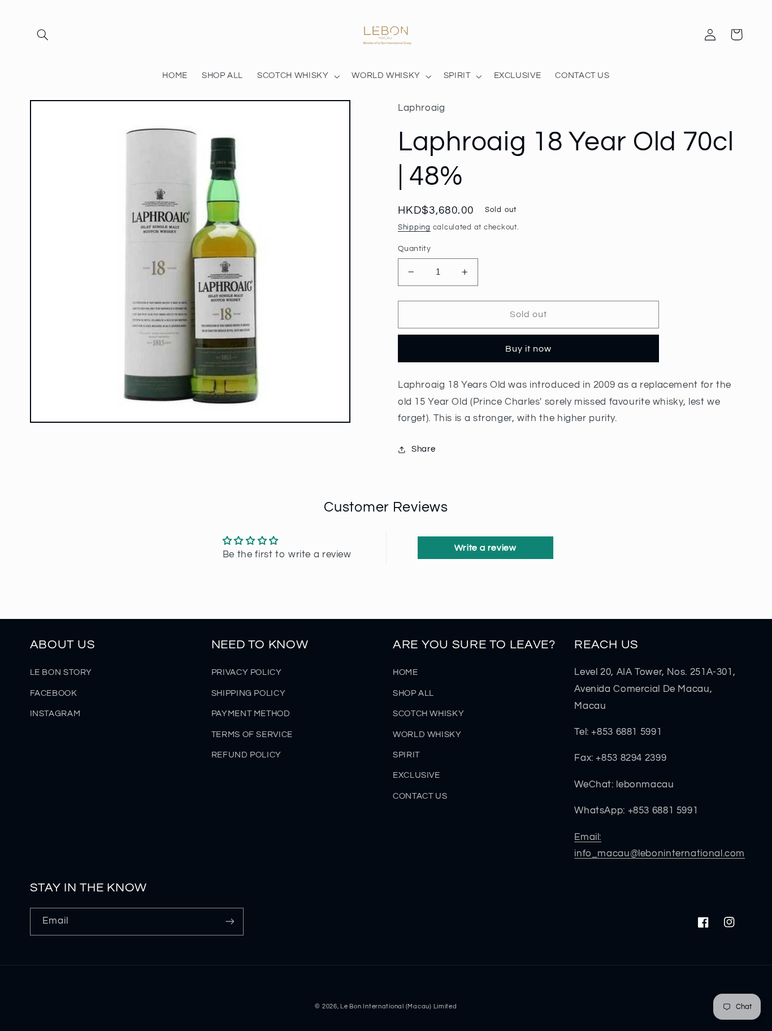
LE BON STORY (61, 672)
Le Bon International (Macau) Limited (398, 1006)
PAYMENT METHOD (250, 713)
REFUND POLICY (246, 755)
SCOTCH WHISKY (428, 713)
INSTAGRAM (55, 713)
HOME (405, 672)
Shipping (414, 227)
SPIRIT (406, 755)
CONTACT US (420, 796)
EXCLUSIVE (416, 775)
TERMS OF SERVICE (252, 734)
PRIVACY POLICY (246, 672)
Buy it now (528, 348)
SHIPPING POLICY (248, 693)
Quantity (414, 249)
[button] (43, 34)
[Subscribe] (229, 921)
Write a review (485, 547)
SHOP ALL (413, 693)
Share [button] (423, 449)
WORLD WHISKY (427, 734)
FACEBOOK (53, 693)
